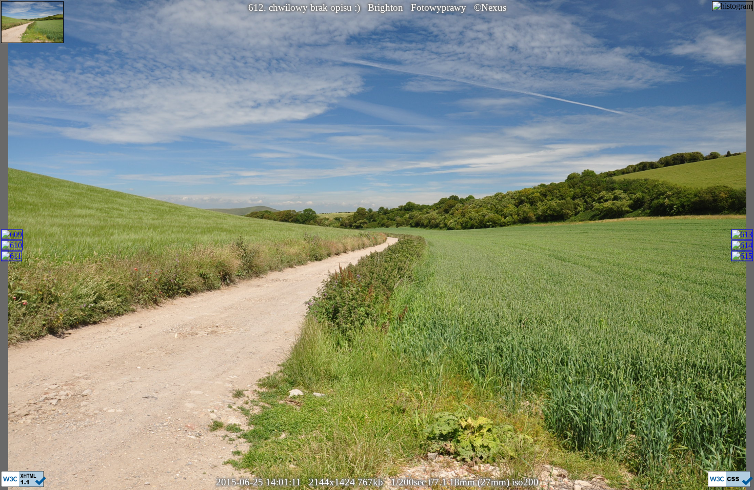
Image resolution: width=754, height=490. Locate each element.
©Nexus (490, 7)
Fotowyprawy (438, 7)
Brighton (385, 7)
